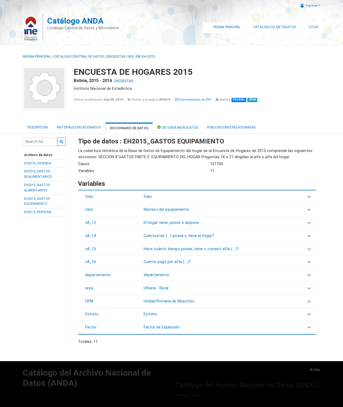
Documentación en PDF (194, 99)
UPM (89, 301)
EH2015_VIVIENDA (37, 163)
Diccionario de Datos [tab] (129, 128)
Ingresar (312, 5)
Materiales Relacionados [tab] (79, 127)
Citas (313, 27)
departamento (98, 275)
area (89, 288)
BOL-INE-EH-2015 (141, 56)
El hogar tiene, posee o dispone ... (173, 222)
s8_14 (90, 236)
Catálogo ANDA (75, 20)
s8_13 (90, 222)
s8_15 (90, 249)
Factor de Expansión (162, 327)
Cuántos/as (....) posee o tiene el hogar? (179, 236)
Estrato (92, 314)
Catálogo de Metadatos (274, 27)
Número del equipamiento (166, 209)
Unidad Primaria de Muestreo (169, 301)
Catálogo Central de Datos (79, 56)
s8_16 (90, 262)
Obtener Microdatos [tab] (179, 128)
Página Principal (226, 27)
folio (89, 196)
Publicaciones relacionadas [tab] (231, 127)
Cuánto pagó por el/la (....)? (167, 262)
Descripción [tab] (37, 127)
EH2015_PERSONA (37, 212)
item (89, 209)
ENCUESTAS (116, 56)
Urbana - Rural (156, 288)
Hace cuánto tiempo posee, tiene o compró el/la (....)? (191, 249)
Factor (91, 327)
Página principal (37, 56)
